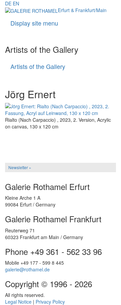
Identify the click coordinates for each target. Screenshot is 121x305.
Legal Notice (18, 301)
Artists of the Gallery (37, 66)
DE (8, 3)
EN (16, 3)
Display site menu (34, 22)
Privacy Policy (50, 301)
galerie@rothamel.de (27, 269)
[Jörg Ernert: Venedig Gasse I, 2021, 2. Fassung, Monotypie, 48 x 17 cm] (60, 143)
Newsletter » (19, 167)
